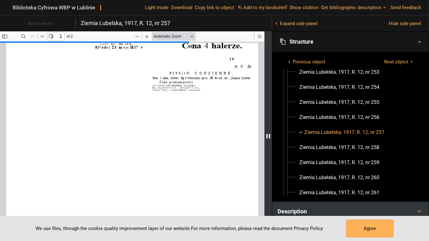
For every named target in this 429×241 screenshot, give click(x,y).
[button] (350, 42)
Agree (370, 228)
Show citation (304, 7)
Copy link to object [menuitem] (214, 7)
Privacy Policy (308, 228)
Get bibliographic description (351, 7)
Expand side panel (299, 23)
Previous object (309, 62)
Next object (396, 62)
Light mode (157, 7)
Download (181, 7)
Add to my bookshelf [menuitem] (265, 7)
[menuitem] (339, 72)
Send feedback (405, 7)
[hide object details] (268, 136)
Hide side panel (405, 23)
